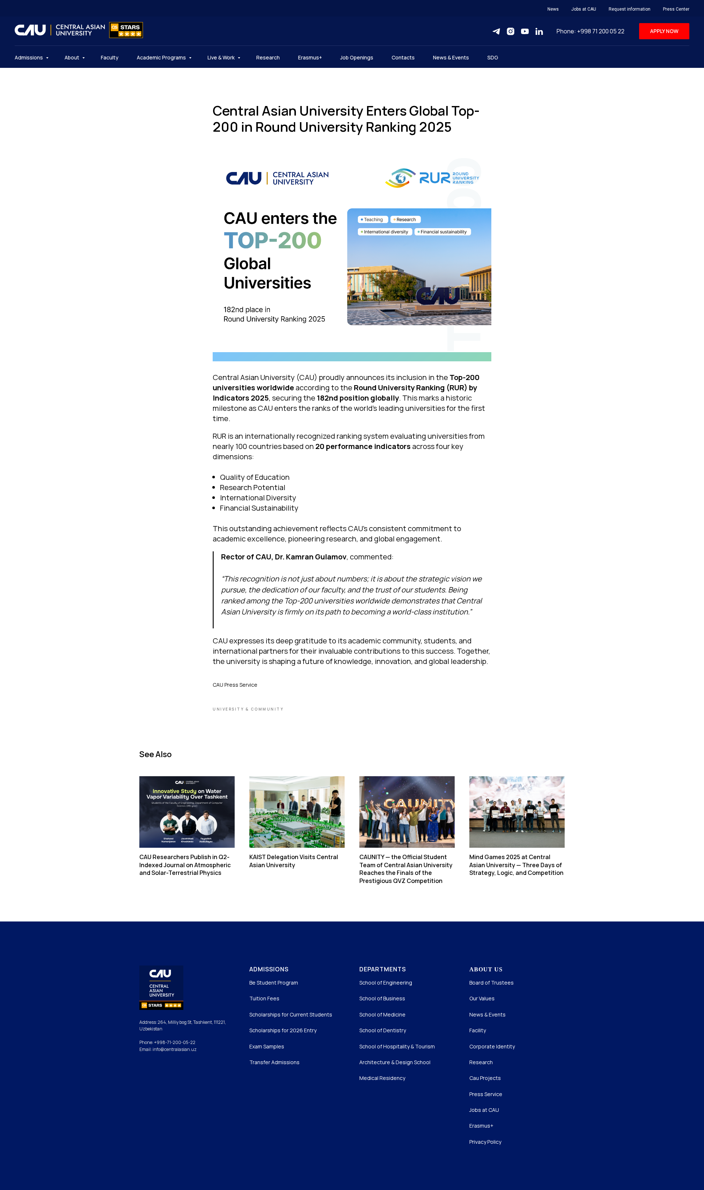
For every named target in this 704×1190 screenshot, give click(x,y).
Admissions (29, 57)
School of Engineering (385, 982)
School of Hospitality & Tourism (397, 1046)
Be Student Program (273, 982)
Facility (477, 1030)
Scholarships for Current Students (290, 1014)
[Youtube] (524, 31)
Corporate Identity (492, 1046)
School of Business (382, 998)
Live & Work (222, 57)
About (72, 57)
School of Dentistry (382, 1030)
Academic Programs (162, 57)
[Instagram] (510, 31)
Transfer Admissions (274, 1062)
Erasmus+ (310, 57)
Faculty (109, 57)
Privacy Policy (485, 1141)
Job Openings (356, 57)
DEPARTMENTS (382, 969)
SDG (492, 57)
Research (268, 57)
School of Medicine (382, 1014)
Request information (629, 9)
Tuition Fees (264, 998)
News (553, 9)
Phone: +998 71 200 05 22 (590, 31)
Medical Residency (382, 1077)
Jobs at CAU (583, 9)
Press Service (485, 1094)
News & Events (451, 57)
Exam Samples (266, 1046)
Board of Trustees (491, 982)
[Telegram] (496, 31)
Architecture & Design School (394, 1062)
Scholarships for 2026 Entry (282, 1030)
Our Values (482, 998)
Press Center (676, 9)
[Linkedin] (539, 31)
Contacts (403, 57)
